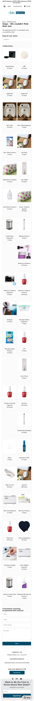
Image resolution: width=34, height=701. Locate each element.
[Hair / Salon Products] (10, 142)
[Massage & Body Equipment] (24, 309)
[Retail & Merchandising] (24, 420)
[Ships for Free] (10, 475)
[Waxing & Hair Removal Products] (24, 584)
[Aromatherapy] (10, 56)
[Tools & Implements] (24, 528)
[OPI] (24, 338)
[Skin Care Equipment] (10, 501)
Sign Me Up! (17, 672)
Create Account (17, 6)
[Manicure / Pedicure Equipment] (10, 280)
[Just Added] (24, 169)
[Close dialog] (31, 681)
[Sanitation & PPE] (24, 447)
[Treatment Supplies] (10, 555)
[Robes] (10, 447)
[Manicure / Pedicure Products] (24, 280)
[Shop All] (24, 475)
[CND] (24, 56)
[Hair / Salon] (10, 112)
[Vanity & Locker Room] (10, 584)
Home (4, 22)
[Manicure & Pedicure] (24, 253)
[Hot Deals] (24, 142)
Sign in (9, 6)
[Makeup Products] (24, 226)
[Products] (24, 393)
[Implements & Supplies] (10, 169)
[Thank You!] (10, 528)
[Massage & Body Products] (10, 338)
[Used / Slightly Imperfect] (24, 554)
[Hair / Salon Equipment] (24, 112)
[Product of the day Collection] (10, 393)
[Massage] (10, 309)
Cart (27, 6)
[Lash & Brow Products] (10, 197)
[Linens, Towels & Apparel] (24, 197)
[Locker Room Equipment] (10, 226)
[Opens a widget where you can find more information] (27, 697)
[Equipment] (10, 83)
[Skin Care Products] (24, 500)
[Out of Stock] (24, 366)
